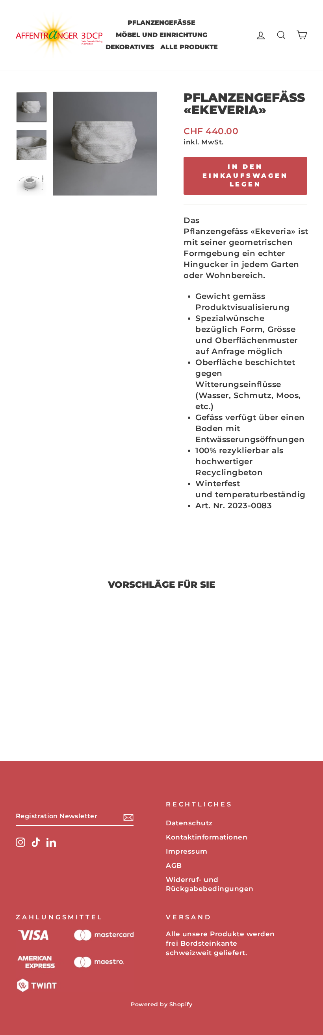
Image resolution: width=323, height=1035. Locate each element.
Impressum (187, 851)
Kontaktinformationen (206, 837)
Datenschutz (189, 823)
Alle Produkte (189, 47)
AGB (174, 865)
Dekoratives (130, 47)
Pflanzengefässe (161, 22)
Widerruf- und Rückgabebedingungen (210, 884)
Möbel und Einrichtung (161, 35)
